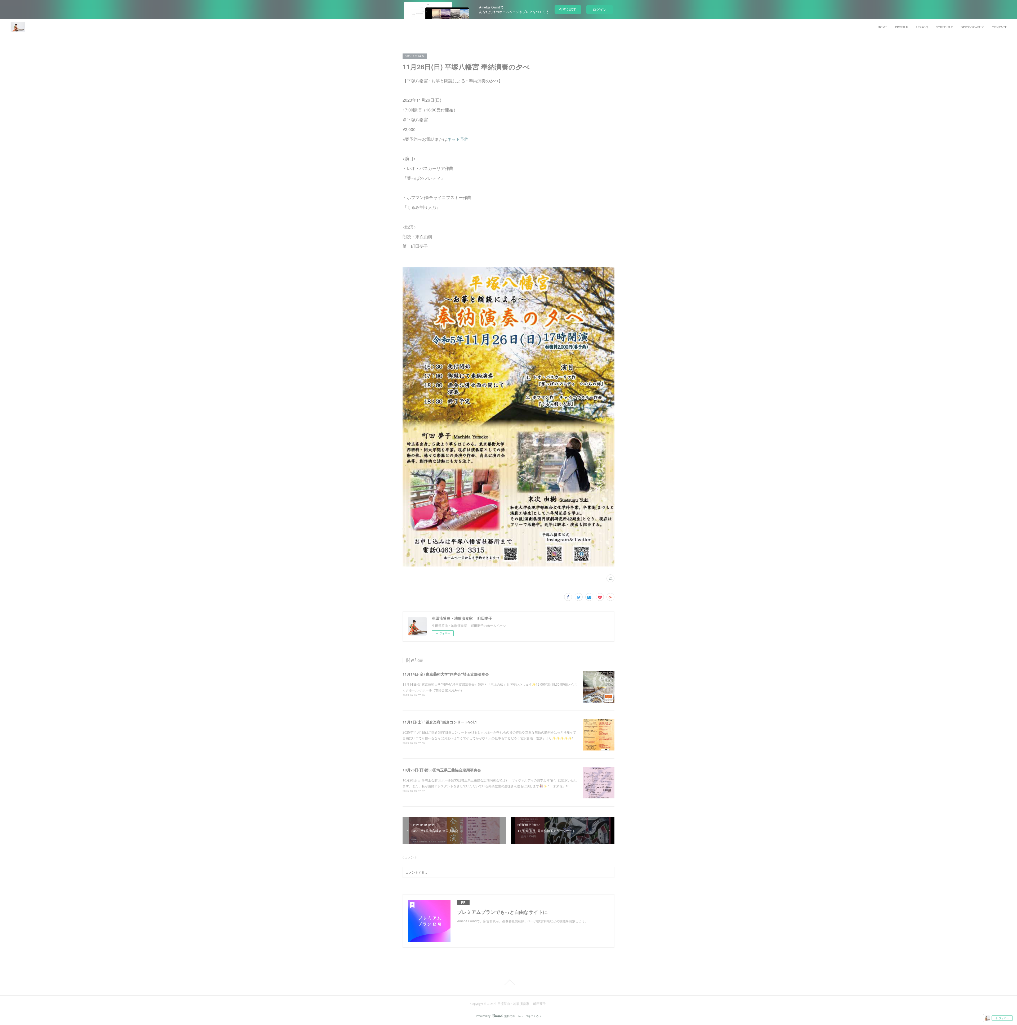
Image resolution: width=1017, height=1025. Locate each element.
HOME (882, 27)
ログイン (599, 9)
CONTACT (999, 27)
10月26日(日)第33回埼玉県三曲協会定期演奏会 (442, 769)
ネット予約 (458, 139)
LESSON (922, 27)
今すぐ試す (567, 9)
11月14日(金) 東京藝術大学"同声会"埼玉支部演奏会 (446, 674)
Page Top (508, 982)
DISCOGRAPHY (972, 27)
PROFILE (901, 27)
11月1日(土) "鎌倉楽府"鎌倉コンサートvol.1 (440, 722)
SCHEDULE (944, 27)
